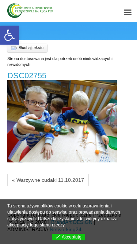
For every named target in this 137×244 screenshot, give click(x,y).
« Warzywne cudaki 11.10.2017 (48, 180)
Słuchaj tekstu (31, 47)
